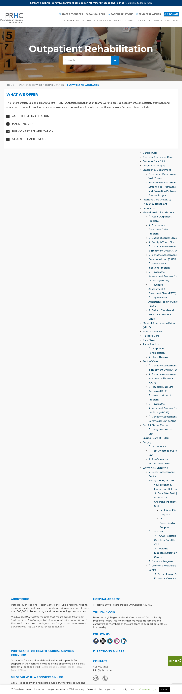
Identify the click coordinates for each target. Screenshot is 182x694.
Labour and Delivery (165, 489)
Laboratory (149, 208)
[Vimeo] (110, 641)
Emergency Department (157, 170)
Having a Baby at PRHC (162, 480)
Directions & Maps (108, 651)
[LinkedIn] (124, 641)
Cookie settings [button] (147, 689)
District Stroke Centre (155, 425)
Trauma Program (158, 195)
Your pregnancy (163, 484)
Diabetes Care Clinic (154, 161)
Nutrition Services (153, 331)
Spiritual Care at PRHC (156, 438)
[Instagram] (117, 641)
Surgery (147, 442)
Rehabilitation (151, 344)
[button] (91, 116)
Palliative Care (151, 336)
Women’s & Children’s (155, 467)
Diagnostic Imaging (154, 165)
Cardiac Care (150, 153)
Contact (100, 661)
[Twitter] (103, 641)
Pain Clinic (149, 340)
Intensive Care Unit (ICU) (157, 199)
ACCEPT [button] (164, 689)
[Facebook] (96, 641)
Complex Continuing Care (157, 157)
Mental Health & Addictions (158, 212)
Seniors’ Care (150, 361)
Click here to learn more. (139, 3)
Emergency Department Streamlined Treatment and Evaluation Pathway (162, 187)
